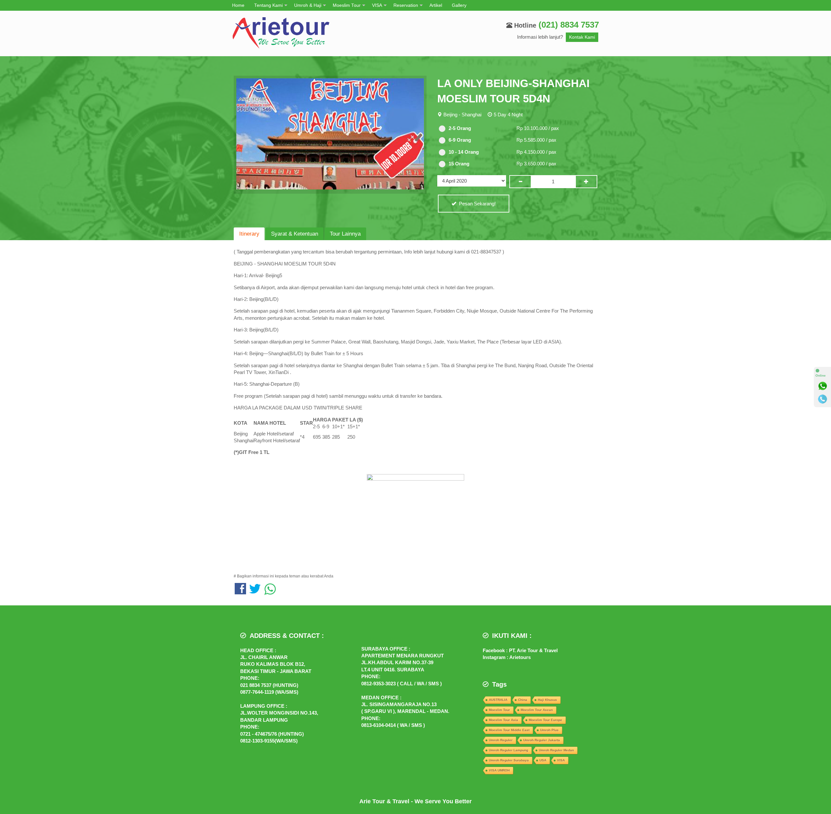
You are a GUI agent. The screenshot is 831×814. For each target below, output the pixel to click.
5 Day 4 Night (508, 114)
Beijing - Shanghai (462, 114)
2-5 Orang (460, 128)
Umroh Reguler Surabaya (509, 760)
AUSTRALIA (498, 700)
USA (543, 760)
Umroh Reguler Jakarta (541, 740)
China (522, 700)
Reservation (405, 5)
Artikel (435, 5)
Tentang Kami (268, 5)
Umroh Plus (549, 730)
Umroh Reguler (501, 740)
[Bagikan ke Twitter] (255, 592)
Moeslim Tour (347, 5)
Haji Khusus (547, 700)
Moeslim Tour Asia (503, 720)
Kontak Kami (582, 37)
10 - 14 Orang (464, 152)
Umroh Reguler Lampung (508, 750)
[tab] (249, 233)
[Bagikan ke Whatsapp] (270, 592)
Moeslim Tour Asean (537, 710)
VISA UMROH (499, 770)
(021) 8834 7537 (569, 24)
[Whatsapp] (822, 386)
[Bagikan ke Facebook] (240, 592)
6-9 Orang (460, 140)
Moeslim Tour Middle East (509, 730)
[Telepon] (822, 399)
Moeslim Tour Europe (545, 720)
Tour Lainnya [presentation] (345, 234)
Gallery (459, 5)
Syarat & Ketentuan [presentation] (294, 234)
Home (238, 5)
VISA (377, 5)
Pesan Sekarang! (477, 203)
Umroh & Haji (307, 5)
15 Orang (459, 163)
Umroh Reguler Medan (556, 750)
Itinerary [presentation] (249, 234)
